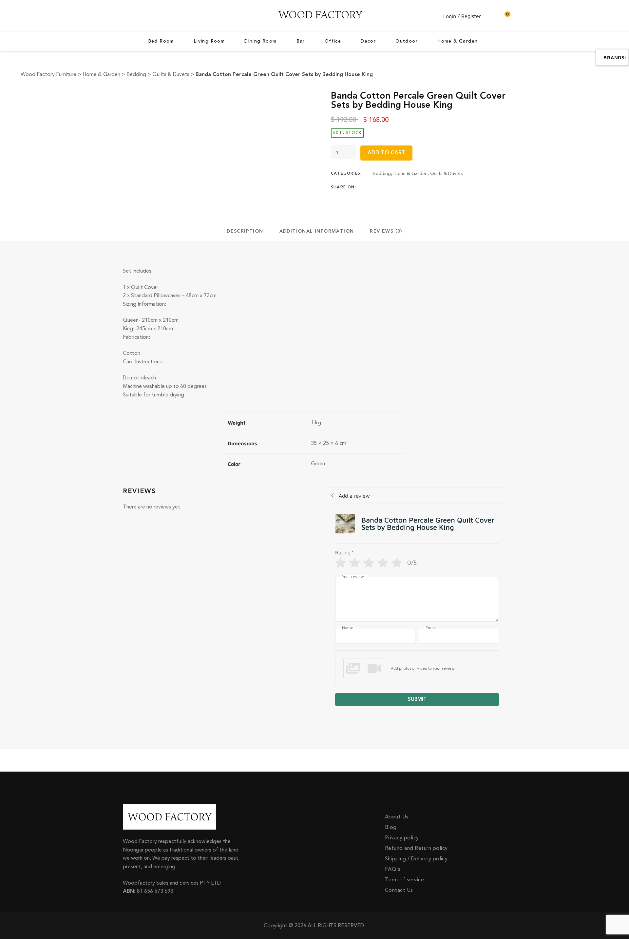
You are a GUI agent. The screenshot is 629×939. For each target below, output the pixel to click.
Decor (368, 41)
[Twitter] (388, 187)
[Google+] (400, 187)
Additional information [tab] (316, 231)
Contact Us (399, 890)
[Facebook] (375, 187)
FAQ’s (392, 869)
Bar (300, 41)
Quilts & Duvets (446, 173)
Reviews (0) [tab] (386, 231)
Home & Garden (457, 41)
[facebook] (124, 15)
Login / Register (462, 16)
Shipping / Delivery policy (416, 859)
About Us (397, 817)
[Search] (491, 16)
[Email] (426, 187)
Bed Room (161, 41)
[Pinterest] (413, 187)
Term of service (404, 880)
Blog (391, 827)
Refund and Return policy (416, 848)
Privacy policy (402, 838)
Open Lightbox (200, 95)
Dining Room (260, 41)
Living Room (209, 41)
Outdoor (406, 41)
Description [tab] (245, 231)
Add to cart (386, 153)
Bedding (382, 173)
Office (333, 41)
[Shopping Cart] (504, 16)
